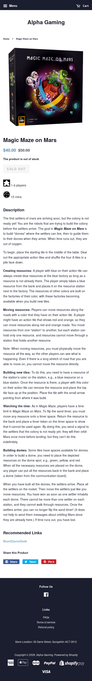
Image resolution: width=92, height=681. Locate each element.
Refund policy (46, 627)
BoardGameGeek (15, 541)
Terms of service (46, 622)
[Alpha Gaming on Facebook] (46, 595)
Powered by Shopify (66, 655)
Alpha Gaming (46, 22)
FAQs (46, 617)
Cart (85, 6)
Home (6, 38)
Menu (12, 5)
